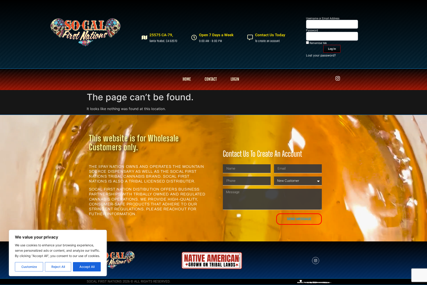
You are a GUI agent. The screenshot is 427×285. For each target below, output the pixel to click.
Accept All (87, 267)
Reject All (58, 267)
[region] (58, 253)
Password (312, 30)
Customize (29, 267)
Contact (211, 79)
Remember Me (318, 43)
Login (235, 79)
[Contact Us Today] (250, 37)
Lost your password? (321, 55)
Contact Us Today (270, 35)
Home (187, 79)
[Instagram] (338, 78)
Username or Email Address (322, 18)
